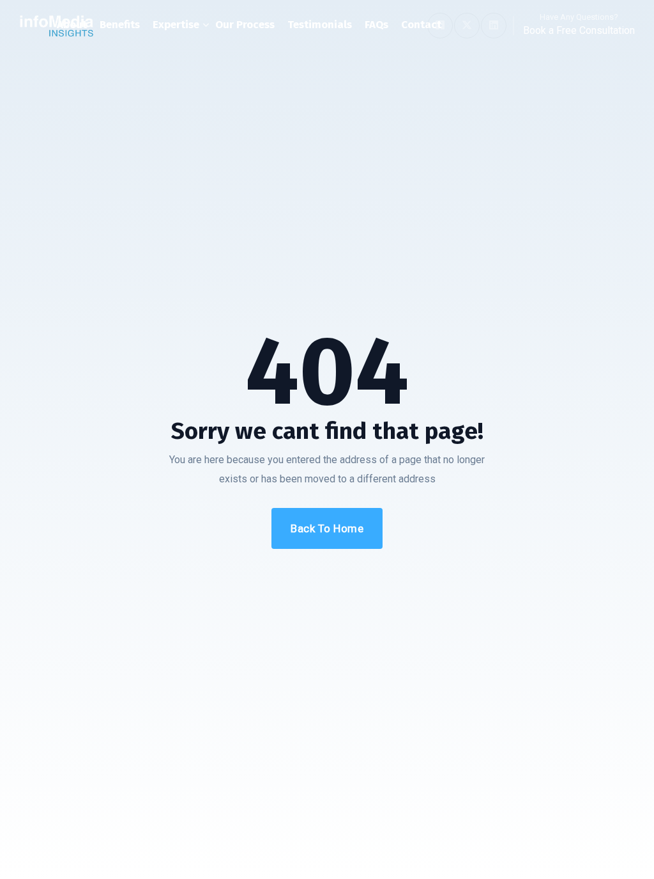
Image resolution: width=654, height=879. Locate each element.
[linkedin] (493, 25)
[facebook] (440, 25)
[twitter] (467, 25)
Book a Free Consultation (579, 30)
